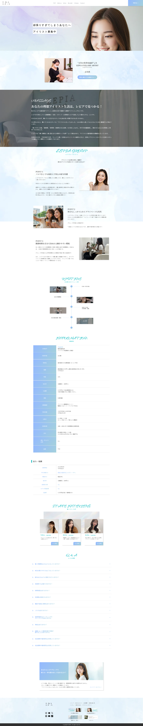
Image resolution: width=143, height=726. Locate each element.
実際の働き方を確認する (86, 77)
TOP (54, 3)
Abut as (59, 3)
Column (76, 3)
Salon (64, 3)
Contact (82, 3)
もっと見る (55, 543)
